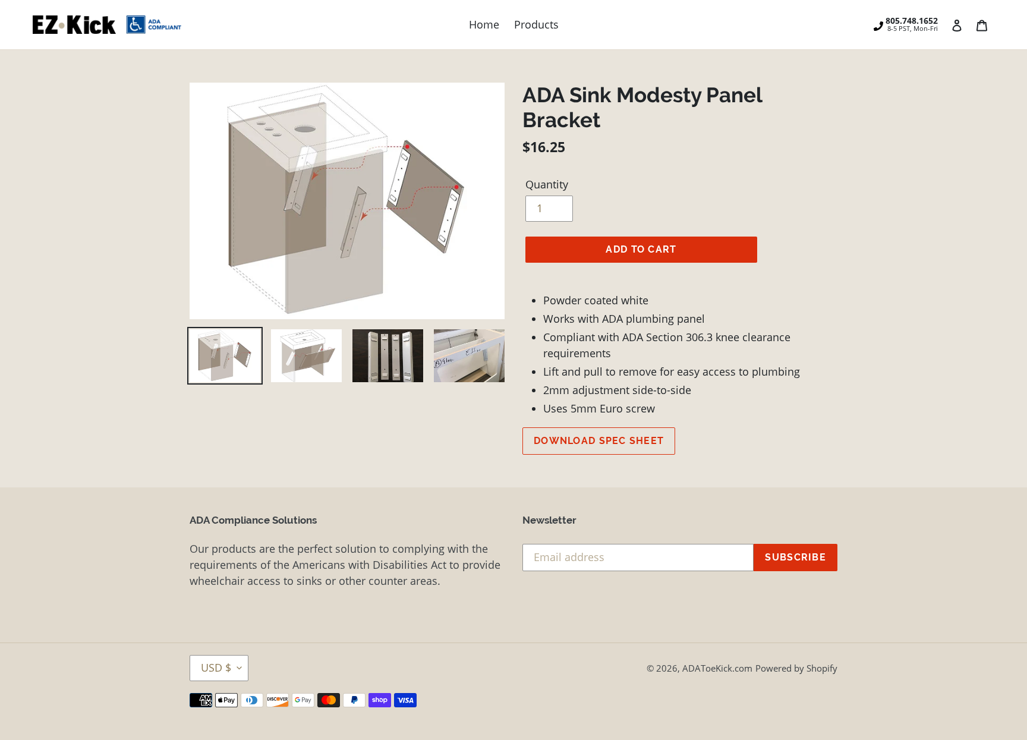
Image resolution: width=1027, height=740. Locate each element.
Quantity (546, 184)
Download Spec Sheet (599, 440)
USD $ (216, 667)
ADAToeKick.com (717, 668)
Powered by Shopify (796, 668)
